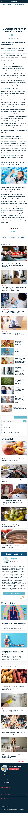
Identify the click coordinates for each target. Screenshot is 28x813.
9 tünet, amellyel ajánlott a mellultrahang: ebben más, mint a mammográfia (13, 311)
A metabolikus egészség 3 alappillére (19, 343)
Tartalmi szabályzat (6, 782)
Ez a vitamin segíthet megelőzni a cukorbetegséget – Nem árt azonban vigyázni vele (12, 502)
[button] (14, 787)
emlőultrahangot (18, 71)
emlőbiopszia (12, 237)
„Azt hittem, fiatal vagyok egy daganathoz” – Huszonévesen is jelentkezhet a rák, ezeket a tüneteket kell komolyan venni (14, 289)
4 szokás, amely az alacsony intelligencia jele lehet (13, 480)
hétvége (3, 730)
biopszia (18, 236)
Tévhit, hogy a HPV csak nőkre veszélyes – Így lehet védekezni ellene (20, 399)
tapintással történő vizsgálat (8, 50)
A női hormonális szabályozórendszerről (19, 407)
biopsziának (5, 89)
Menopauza (4, 331)
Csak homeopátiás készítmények (11, 432)
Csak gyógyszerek (8, 424)
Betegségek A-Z (4, 791)
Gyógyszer (7, 417)
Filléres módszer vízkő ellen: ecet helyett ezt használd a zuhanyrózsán (13, 711)
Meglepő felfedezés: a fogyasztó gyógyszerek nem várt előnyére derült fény (13, 334)
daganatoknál (11, 155)
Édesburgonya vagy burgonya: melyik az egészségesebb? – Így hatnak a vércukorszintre (13, 688)
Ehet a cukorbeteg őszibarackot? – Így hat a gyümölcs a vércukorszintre (13, 459)
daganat (12, 113)
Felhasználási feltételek (6, 777)
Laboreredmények (5, 787)
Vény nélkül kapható (8, 430)
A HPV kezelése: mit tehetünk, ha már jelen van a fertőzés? (20, 390)
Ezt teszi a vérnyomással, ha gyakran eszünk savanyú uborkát (12, 525)
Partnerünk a (16, 598)
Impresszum (6, 774)
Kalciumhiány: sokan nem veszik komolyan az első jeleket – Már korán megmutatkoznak (13, 756)
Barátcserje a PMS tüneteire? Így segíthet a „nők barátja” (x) (20, 381)
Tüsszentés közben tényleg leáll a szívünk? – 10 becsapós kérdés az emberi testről (14, 624)
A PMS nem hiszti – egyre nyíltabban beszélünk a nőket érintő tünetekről (20, 360)
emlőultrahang (20, 237)
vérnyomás (4, 522)
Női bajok (4, 262)
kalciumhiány (5, 753)
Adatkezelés (6, 779)
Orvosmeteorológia (6, 4)
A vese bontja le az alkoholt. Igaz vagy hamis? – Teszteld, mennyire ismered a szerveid (13, 652)
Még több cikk (21, 761)
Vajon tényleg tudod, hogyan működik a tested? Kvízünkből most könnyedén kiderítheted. (13, 627)
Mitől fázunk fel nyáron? (19, 350)
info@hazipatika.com (20, 809)
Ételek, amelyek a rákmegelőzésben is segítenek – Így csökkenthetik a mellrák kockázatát (12, 265)
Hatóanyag (20, 417)
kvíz (3, 621)
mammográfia (11, 236)
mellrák (3, 236)
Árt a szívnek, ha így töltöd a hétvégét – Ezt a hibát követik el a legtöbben (13, 733)
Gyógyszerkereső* (5, 794)
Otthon (3, 708)
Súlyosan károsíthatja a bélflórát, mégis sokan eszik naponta (13, 546)
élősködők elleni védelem (19, 4)
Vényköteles (7, 427)
